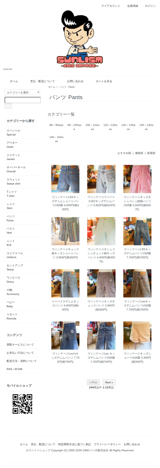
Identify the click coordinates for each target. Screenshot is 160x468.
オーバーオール (16, 169)
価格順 (139, 153)
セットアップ (15, 267)
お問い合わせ (75, 81)
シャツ (11, 206)
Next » (109, 382)
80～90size (56, 125)
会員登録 (132, 5)
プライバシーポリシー (107, 444)
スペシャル (13, 132)
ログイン (150, 5)
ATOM (18, 369)
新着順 (151, 153)
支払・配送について (42, 81)
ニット (11, 242)
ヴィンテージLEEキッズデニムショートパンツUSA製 (65, 201)
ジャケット (13, 157)
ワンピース (13, 279)
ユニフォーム (15, 255)
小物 (13, 292)
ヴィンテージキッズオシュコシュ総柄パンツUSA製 (137, 201)
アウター (12, 144)
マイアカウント (110, 5)
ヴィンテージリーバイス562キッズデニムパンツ (101, 201)
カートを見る (104, 81)
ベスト (11, 230)
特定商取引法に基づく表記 (74, 444)
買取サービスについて (20, 344)
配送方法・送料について (22, 360)
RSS (9, 369)
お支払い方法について (20, 352)
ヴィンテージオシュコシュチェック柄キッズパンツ (101, 253)
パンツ (67, 87)
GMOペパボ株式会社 (95, 450)
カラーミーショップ (38, 450)
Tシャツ (12, 193)
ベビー (11, 304)
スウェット (13, 181)
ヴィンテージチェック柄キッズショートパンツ (65, 253)
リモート (12, 316)
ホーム (14, 81)
